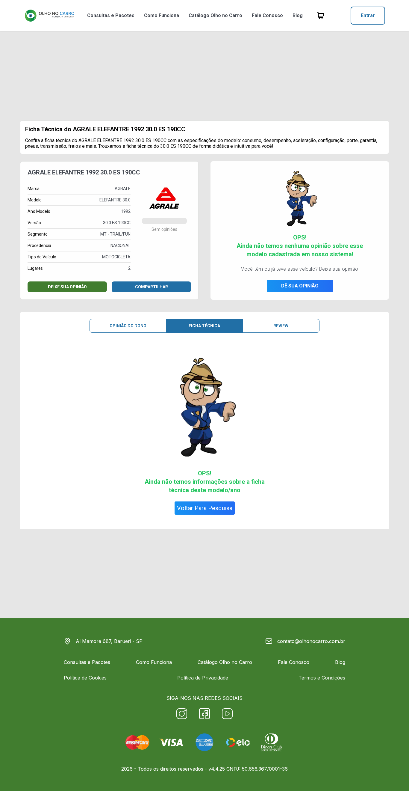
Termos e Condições (322, 678)
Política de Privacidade (202, 678)
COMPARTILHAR (151, 286)
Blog (298, 15)
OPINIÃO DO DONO (128, 325)
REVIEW (280, 325)
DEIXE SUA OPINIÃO (67, 286)
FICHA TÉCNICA (204, 325)
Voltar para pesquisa (204, 508)
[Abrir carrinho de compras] (321, 16)
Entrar (368, 15)
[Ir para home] (49, 16)
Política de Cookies (85, 678)
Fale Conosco (267, 15)
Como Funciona (161, 15)
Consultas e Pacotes (110, 15)
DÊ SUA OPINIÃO (300, 286)
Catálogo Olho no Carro (215, 15)
